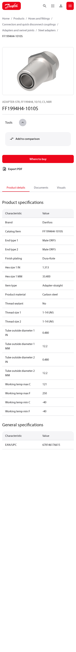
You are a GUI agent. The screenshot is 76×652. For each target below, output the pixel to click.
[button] (53, 6)
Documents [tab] (41, 187)
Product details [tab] (16, 187)
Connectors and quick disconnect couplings (29, 24)
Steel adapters (47, 30)
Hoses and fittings (39, 18)
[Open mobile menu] (70, 6)
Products (18, 18)
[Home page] (11, 6)
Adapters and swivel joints (18, 30)
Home (6, 18)
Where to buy (38, 159)
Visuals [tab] (61, 187)
